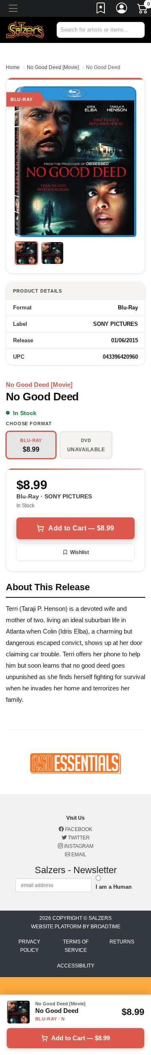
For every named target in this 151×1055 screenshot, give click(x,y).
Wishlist (79, 552)
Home (13, 67)
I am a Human (114, 887)
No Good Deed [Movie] (53, 67)
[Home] (25, 30)
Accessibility (75, 966)
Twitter (78, 838)
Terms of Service (76, 946)
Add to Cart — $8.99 (81, 528)
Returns (121, 942)
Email (78, 855)
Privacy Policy (29, 946)
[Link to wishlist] (101, 9)
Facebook (78, 829)
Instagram (78, 846)
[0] (143, 10)
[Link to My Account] (122, 9)
